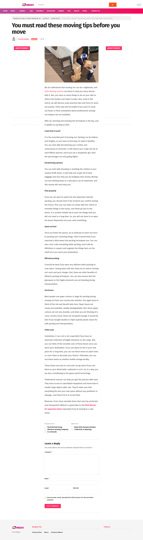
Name (47, 479)
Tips (69, 11)
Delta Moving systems (54, 91)
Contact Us (95, 11)
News (13, 11)
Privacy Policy (37, 532)
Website (76, 488)
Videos (46, 532)
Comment (49, 452)
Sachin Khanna (23, 39)
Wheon (18, 532)
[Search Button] (113, 5)
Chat (31, 11)
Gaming (22, 11)
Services (34, 39)
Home (5, 11)
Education (51, 11)
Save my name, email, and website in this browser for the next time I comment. (70, 499)
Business (40, 11)
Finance (61, 11)
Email (47, 488)
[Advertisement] (25, 83)
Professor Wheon (57, 532)
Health (76, 11)
